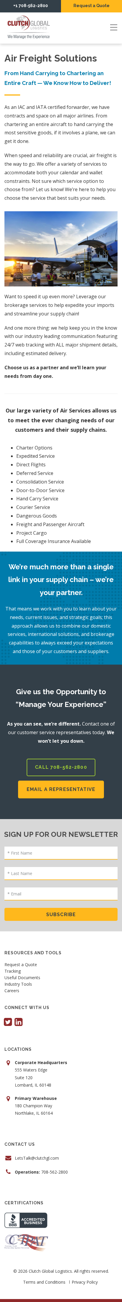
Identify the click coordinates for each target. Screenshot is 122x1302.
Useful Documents (22, 978)
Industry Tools (18, 984)
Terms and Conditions (44, 1282)
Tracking (12, 971)
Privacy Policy (85, 1282)
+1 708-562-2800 (30, 5)
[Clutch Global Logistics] (29, 27)
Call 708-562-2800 (61, 767)
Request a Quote (91, 5)
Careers (11, 991)
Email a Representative (61, 789)
